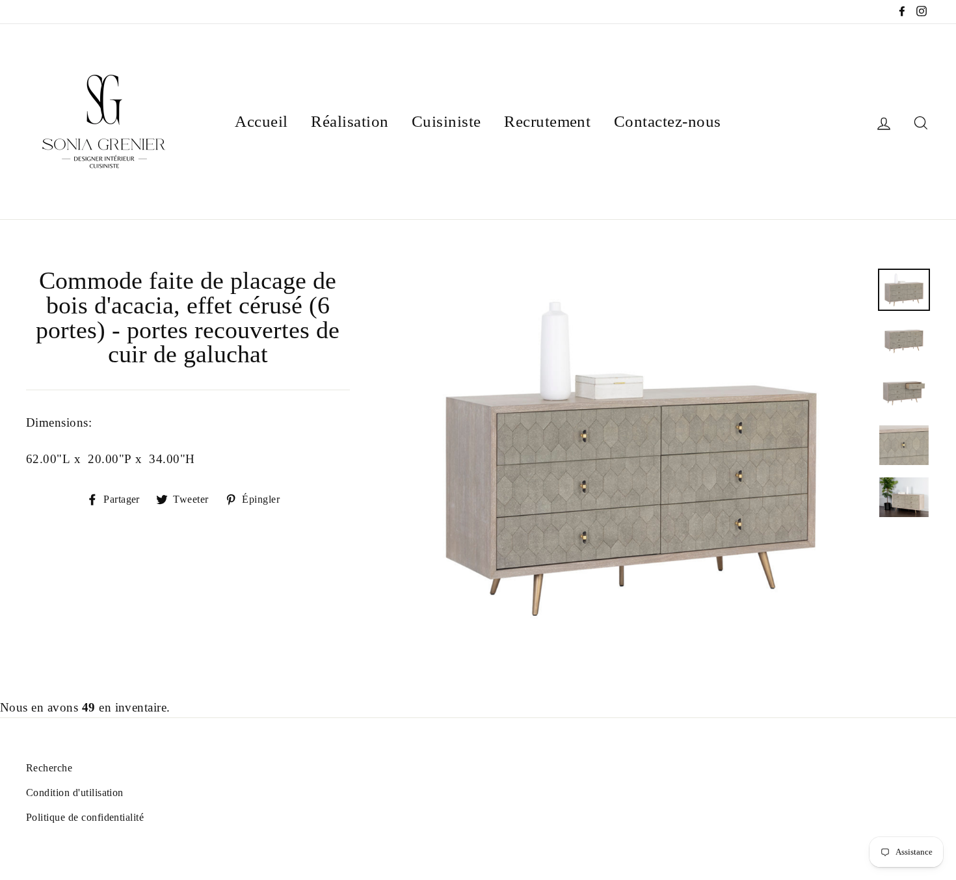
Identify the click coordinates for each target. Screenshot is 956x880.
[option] (631, 459)
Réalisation (349, 121)
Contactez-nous (667, 121)
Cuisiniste (446, 121)
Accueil (261, 121)
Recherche (49, 767)
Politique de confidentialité (85, 817)
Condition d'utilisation (75, 792)
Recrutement (547, 121)
